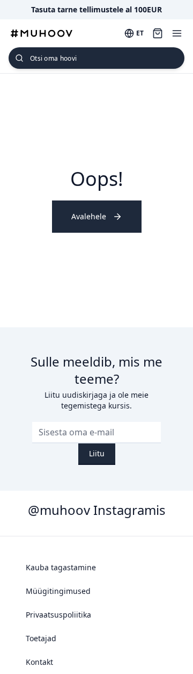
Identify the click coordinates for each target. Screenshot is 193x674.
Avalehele (88, 216)
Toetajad (41, 638)
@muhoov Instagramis (97, 510)
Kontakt (39, 662)
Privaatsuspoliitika (58, 615)
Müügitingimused (58, 591)
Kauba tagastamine (61, 567)
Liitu (97, 453)
